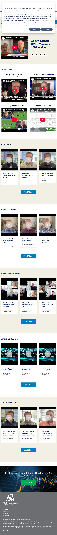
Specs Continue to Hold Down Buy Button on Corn (9, 175)
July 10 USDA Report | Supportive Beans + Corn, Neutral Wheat (28, 433)
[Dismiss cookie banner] (52, 5)
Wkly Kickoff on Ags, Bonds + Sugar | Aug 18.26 (28, 304)
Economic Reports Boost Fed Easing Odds (8, 240)
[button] (32, 55)
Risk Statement (6, 515)
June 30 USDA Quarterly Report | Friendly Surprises (47, 433)
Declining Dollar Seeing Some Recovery (46, 240)
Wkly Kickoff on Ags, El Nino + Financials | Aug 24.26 (9, 304)
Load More (28, 192)
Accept (35, 29)
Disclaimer (5, 513)
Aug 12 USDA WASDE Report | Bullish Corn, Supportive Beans (9, 433)
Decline (47, 29)
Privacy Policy (6, 511)
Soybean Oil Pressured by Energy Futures (28, 175)
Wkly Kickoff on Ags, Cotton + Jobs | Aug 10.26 (47, 304)
